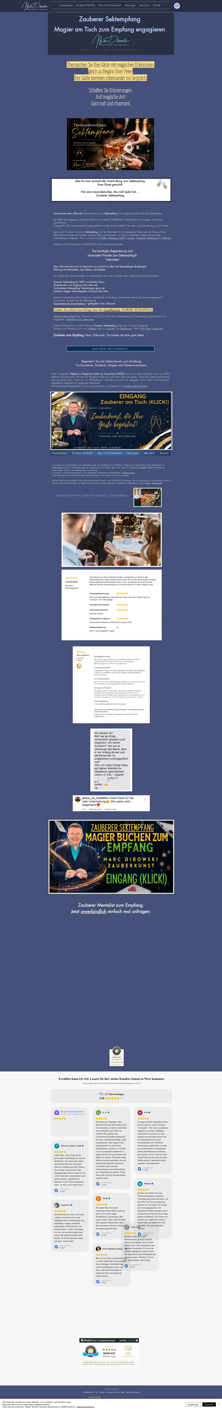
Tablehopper (126, 328)
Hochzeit (110, 328)
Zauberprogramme (111, 1392)
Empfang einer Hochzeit (135, 386)
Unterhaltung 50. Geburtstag (80, 319)
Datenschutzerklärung (85, 1406)
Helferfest (92, 328)
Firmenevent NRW (117, 238)
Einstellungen (193, 1404)
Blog (118, 1392)
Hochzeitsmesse (128, 473)
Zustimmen (209, 1404)
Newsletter (102, 1392)
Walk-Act (166, 238)
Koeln (148, 328)
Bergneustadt (157, 483)
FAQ (97, 1392)
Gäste (142, 467)
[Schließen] (218, 1404)
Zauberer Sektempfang (64, 316)
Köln (143, 328)
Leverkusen (157, 328)
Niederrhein (152, 238)
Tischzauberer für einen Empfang (70, 303)
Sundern (131, 238)
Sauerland (141, 238)
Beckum (148, 483)
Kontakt (123, 1392)
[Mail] (177, 6)
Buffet (104, 238)
